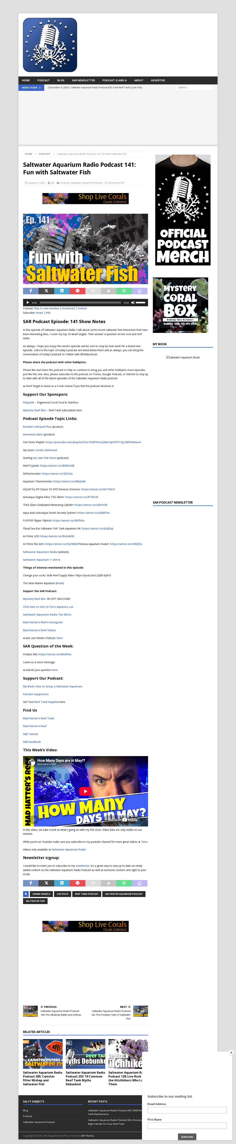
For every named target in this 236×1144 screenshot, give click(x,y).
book (60, 583)
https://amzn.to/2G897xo (93, 512)
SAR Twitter (30, 734)
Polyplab (28, 402)
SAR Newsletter (83, 80)
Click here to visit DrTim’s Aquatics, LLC (48, 606)
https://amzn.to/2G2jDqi (97, 528)
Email (39, 312)
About (138, 80)
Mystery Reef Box (34, 410)
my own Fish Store (45, 458)
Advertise (158, 80)
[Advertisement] (118, 118)
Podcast (43, 80)
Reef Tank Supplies (46, 702)
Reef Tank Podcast (86, 894)
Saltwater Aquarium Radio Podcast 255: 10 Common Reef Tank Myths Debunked (85, 1078)
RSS (48, 312)
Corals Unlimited (46, 450)
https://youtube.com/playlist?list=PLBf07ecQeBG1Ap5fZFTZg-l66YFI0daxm (93, 442)
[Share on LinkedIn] (62, 291)
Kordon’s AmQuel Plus (37, 426)
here (55, 670)
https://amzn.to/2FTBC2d (81, 497)
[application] (85, 302)
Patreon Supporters (35, 694)
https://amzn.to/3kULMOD (57, 536)
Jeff (52, 182)
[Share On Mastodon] (140, 291)
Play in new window (46, 308)
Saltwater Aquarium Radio (40, 552)
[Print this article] (108, 291)
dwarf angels (41, 894)
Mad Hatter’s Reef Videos (39, 630)
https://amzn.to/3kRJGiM (69, 481)
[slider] (141, 302)
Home (26, 80)
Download (68, 308)
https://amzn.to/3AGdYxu (54, 654)
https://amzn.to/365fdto (69, 520)
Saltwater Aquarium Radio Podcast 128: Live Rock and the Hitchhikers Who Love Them (128, 1078)
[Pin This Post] (77, 291)
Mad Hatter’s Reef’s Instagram (43, 622)
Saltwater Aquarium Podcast (86, 182)
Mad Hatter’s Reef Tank (38, 718)
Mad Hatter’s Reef (35, 726)
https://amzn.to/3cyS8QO (61, 544)
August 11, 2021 (36, 182)
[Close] (231, 1052)
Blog (60, 80)
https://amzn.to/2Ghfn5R (90, 505)
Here (60, 638)
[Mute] (133, 302)
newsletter (82, 865)
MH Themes (87, 1135)
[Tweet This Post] (46, 291)
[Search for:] (194, 87)
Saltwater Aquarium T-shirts (41, 559)
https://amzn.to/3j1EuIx (57, 473)
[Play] (28, 302)
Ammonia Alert (33, 434)
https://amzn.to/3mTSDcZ (97, 489)
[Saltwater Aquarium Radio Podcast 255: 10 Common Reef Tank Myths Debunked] (85, 1054)
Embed (82, 308)
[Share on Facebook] (31, 291)
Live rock (62, 894)
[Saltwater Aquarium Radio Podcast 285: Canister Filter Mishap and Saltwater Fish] (43, 1054)
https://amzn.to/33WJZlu (126, 544)
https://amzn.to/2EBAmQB (56, 465)
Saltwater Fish (35, 901)
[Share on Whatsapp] (124, 291)
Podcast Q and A (115, 80)
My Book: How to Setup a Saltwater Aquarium (52, 686)
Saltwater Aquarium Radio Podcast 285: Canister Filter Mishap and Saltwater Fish (42, 1078)
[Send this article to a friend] (93, 291)
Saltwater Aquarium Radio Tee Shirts (47, 614)
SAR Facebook (32, 742)
